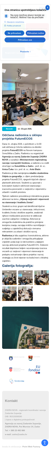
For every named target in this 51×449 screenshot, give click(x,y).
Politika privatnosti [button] (14, 26)
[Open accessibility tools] (44, 442)
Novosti (9, 129)
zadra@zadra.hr (19, 434)
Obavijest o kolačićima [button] (15, 22)
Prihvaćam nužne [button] (35, 33)
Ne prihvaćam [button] (14, 33)
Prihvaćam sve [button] (25, 40)
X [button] (47, 7)
